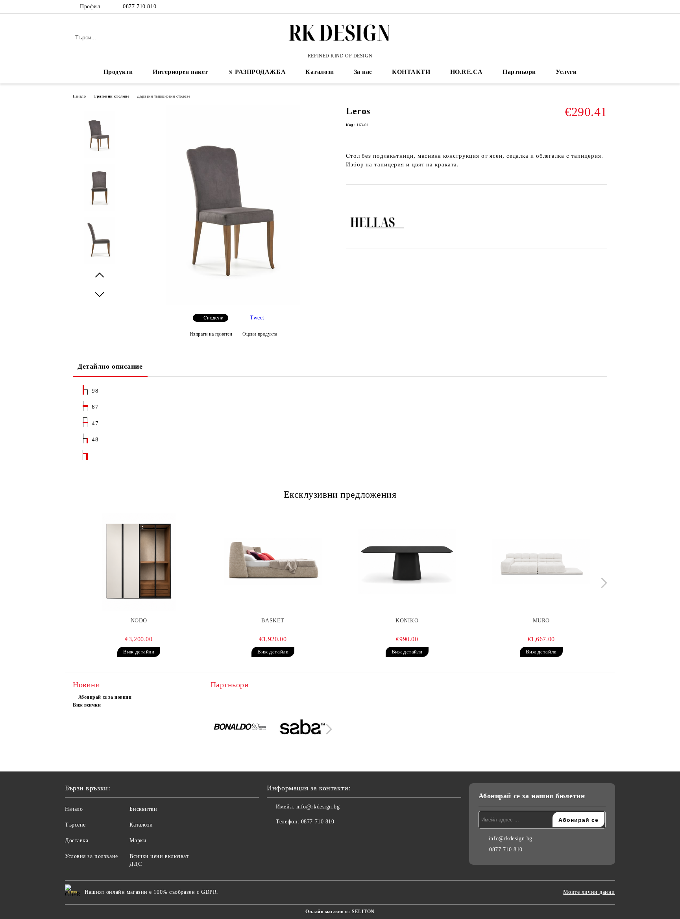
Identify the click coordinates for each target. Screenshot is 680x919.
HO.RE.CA (466, 71)
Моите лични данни (589, 892)
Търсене (75, 825)
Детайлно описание (110, 366)
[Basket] (273, 562)
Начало (79, 96)
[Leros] (233, 303)
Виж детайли (138, 652)
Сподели (213, 318)
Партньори (519, 71)
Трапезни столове (111, 96)
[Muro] (541, 562)
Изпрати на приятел (211, 334)
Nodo (139, 621)
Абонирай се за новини (104, 697)
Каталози (319, 71)
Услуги (566, 71)
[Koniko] (407, 562)
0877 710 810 (139, 6)
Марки (137, 840)
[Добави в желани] (361, 198)
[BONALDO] (241, 728)
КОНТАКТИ (411, 71)
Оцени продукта (259, 334)
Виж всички (87, 705)
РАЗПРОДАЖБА (260, 71)
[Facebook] (579, 6)
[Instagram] (603, 6)
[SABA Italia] (302, 728)
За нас (363, 71)
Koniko (406, 621)
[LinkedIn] (591, 6)
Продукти (118, 71)
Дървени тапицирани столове (163, 96)
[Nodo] (138, 562)
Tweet (257, 318)
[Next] (602, 583)
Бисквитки (143, 809)
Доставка (76, 840)
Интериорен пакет (180, 71)
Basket (272, 621)
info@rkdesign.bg (318, 807)
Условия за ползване (91, 856)
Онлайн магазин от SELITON (340, 911)
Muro (541, 621)
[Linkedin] (307, 837)
